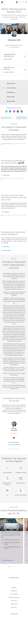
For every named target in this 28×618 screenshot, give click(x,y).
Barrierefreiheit (14, 594)
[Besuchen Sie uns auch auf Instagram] (14, 111)
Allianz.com (14, 607)
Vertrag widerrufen (13, 577)
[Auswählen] (25, 57)
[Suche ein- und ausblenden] (20, 2)
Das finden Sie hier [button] (6, 118)
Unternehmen (14, 600)
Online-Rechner (14, 604)
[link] (8, 92)
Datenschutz (14, 591)
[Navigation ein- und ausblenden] (26, 2)
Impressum (14, 587)
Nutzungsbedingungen (14, 597)
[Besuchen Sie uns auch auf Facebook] (10, 111)
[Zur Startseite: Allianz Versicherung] (2, 2)
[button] (14, 34)
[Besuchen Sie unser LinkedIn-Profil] (22, 111)
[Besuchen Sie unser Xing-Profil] (18, 111)
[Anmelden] (23, 2)
